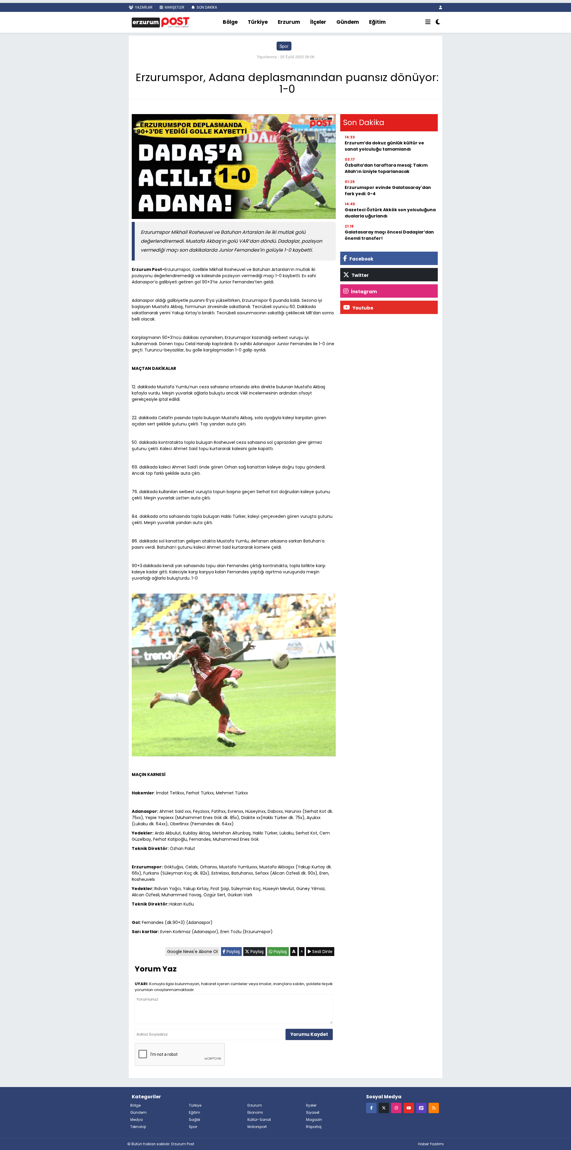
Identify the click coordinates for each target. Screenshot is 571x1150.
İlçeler (318, 22)
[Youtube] (409, 1107)
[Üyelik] (440, 7)
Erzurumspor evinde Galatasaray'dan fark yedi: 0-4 (388, 190)
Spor (284, 46)
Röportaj (313, 1126)
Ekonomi (255, 1112)
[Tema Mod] (438, 22)
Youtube (362, 308)
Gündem (347, 22)
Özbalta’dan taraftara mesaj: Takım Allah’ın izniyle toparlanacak (386, 168)
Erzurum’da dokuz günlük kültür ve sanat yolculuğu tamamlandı (384, 146)
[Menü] (427, 22)
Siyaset (312, 1112)
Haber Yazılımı (431, 1143)
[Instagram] (396, 1107)
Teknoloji (138, 1126)
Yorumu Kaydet (309, 1034)
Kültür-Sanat (259, 1119)
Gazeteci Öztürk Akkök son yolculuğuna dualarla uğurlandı (390, 213)
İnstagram (363, 291)
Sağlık (194, 1119)
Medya (136, 1119)
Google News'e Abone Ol (192, 952)
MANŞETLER (174, 7)
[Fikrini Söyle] (421, 1107)
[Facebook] (371, 1107)
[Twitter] (384, 1107)
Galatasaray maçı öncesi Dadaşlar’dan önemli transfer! (389, 235)
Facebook (361, 259)
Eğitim (377, 22)
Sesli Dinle (321, 952)
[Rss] (434, 1107)
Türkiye (258, 22)
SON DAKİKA (206, 7)
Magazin (314, 1119)
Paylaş (232, 952)
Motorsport (257, 1126)
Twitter (360, 275)
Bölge (230, 22)
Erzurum (289, 22)
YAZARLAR (143, 7)
